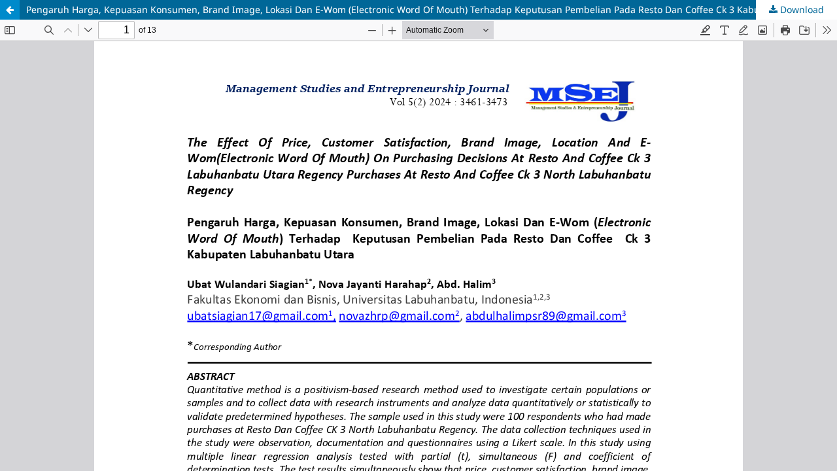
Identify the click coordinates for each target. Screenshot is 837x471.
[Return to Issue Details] (10, 10)
